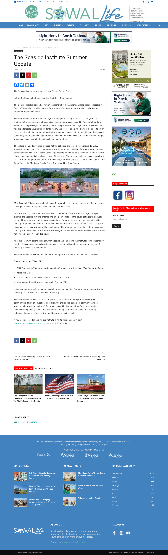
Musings (111, 25)
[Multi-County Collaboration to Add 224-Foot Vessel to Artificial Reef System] (91, 384)
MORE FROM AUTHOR (44, 369)
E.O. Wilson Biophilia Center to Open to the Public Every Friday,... (42, 475)
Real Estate (142, 25)
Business (126, 25)
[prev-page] (15, 406)
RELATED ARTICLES (23, 369)
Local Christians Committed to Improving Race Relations (84, 358)
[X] (22, 75)
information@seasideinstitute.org (29, 323)
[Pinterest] (28, 75)
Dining (57, 25)
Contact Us (150, 552)
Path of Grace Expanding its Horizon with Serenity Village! (32, 358)
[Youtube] (152, 2)
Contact (76, 2)
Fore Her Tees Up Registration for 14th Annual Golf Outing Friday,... (42, 489)
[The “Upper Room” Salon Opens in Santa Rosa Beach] (69, 476)
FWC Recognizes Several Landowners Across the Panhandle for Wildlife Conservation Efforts (27, 398)
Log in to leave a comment (25, 422)
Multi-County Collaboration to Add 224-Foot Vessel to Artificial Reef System (90, 398)
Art (46, 25)
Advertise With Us (45, 2)
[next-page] (19, 406)
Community (33, 25)
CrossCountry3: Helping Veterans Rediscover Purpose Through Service (42, 502)
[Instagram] (148, 2)
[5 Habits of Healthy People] (69, 501)
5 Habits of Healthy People (89, 498)
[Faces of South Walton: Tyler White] (69, 489)
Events (70, 25)
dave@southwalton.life (73, 542)
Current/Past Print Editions (62, 2)
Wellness (84, 25)
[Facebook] (143, 2)
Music (98, 25)
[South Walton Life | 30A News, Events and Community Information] (84, 13)
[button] (159, 25)
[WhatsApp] (34, 75)
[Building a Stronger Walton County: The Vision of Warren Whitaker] (59, 384)
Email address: (118, 215)
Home (20, 25)
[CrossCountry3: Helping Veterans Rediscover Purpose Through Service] (20, 502)
